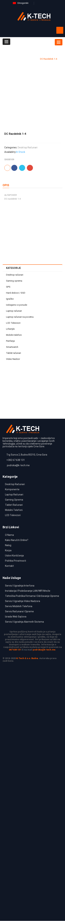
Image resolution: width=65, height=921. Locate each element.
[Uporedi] (7, 168)
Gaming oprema (14, 280)
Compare (54, 228)
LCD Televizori (13, 323)
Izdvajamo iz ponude (16, 305)
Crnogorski (23, 3)
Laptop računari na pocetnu (20, 317)
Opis (6, 185)
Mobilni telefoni (14, 335)
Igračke (10, 299)
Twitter (22, 168)
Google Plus (30, 168)
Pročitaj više (49, 235)
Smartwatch (12, 347)
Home (11, 59)
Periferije (10, 341)
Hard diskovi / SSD (15, 293)
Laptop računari (14, 311)
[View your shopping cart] (59, 30)
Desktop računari (27, 59)
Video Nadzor (13, 359)
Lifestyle (10, 329)
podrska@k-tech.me (44, 649)
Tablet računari (13, 353)
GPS (8, 287)
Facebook (14, 168)
